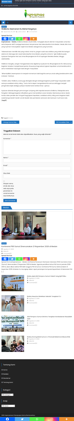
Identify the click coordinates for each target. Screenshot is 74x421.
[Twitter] (12, 38)
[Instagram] (26, 38)
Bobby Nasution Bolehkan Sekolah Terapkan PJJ (31, 2)
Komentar (7, 139)
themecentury (30, 415)
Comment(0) (33, 32)
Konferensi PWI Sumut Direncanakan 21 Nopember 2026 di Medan (29, 246)
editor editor (22, 32)
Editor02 (5, 251)
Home (5, 370)
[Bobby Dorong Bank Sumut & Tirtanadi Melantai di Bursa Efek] (12, 344)
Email (5, 165)
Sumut (4, 243)
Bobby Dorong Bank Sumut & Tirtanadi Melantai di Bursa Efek (48, 337)
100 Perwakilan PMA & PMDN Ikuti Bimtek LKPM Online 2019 (64, 122)
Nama (5, 158)
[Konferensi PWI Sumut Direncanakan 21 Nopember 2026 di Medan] (36, 226)
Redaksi (5, 374)
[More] (33, 38)
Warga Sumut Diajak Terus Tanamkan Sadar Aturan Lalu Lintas (11, 122)
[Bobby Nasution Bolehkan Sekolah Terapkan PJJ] (12, 303)
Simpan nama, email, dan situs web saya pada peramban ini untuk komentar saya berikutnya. (8, 190)
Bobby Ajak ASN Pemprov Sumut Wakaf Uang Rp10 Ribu (46, 276)
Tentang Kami (8, 382)
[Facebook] (5, 38)
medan (10, 118)
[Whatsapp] (19, 38)
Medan (4, 26)
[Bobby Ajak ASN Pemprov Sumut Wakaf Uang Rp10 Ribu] (12, 283)
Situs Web (6, 173)
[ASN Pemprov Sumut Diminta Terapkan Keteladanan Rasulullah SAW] (12, 323)
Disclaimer (6, 378)
